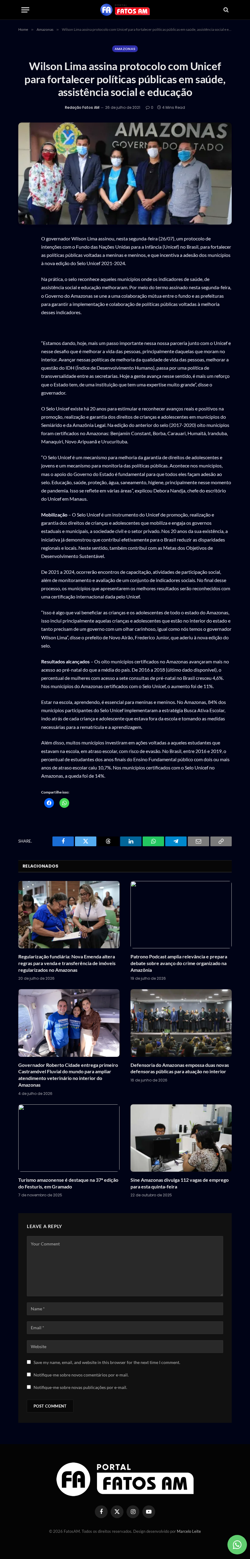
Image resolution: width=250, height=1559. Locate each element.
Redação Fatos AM (82, 107)
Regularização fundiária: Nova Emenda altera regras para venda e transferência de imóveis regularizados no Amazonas (67, 963)
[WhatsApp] (24, 254)
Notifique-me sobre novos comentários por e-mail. (81, 1374)
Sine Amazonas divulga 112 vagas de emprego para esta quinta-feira (179, 1183)
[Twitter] (24, 283)
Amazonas (125, 48)
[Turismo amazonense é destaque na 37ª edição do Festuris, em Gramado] (69, 1138)
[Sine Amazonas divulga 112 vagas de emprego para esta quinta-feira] (181, 1138)
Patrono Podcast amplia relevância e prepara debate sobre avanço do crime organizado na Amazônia (178, 963)
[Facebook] (24, 269)
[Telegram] (24, 326)
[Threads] (24, 297)
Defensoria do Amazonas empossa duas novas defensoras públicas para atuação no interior (179, 1068)
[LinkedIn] (24, 312)
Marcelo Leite (189, 1531)
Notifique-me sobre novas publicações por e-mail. (80, 1387)
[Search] (225, 10)
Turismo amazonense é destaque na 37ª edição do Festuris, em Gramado (68, 1183)
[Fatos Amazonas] (125, 10)
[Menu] (25, 10)
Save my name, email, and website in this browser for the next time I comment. (107, 1362)
